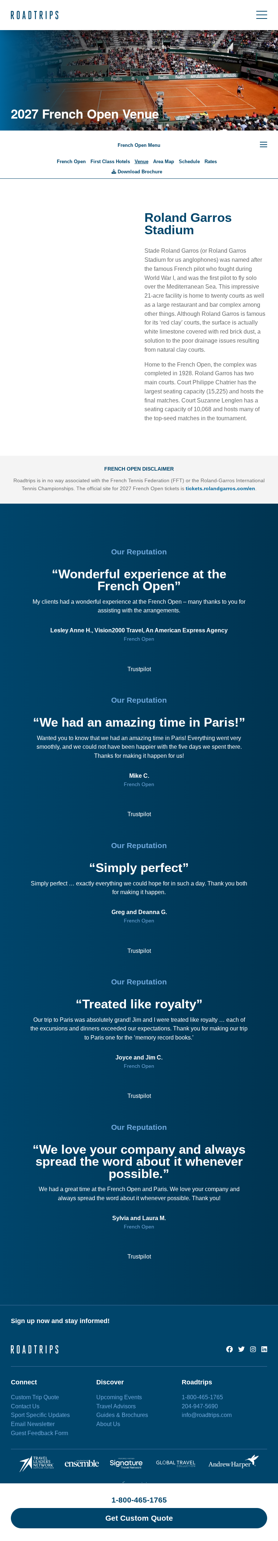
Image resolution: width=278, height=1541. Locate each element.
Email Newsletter (33, 1424)
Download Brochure (139, 171)
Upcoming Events (119, 1397)
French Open (71, 161)
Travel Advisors (116, 1406)
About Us (108, 1424)
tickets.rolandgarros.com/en (220, 488)
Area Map (163, 161)
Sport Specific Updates (40, 1415)
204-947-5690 (200, 1406)
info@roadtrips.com (207, 1415)
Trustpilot (139, 669)
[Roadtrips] (34, 15)
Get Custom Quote (139, 1518)
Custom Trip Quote (35, 1397)
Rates (211, 161)
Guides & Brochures (122, 1415)
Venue (141, 161)
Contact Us (25, 1406)
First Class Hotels (110, 161)
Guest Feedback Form (39, 1433)
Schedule (189, 161)
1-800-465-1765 (139, 1500)
